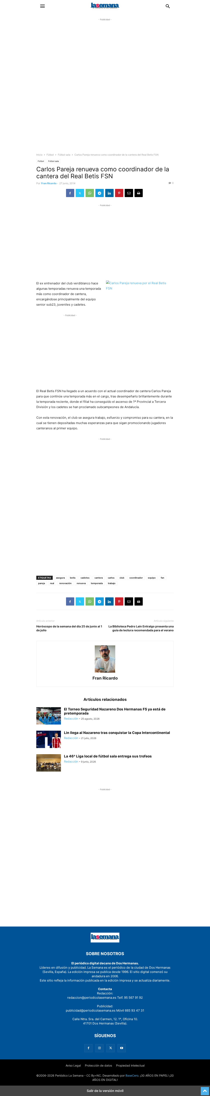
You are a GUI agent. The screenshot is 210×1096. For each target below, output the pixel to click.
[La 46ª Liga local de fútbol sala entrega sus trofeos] (48, 763)
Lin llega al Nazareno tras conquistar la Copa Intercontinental (117, 733)
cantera (99, 577)
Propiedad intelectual (130, 1065)
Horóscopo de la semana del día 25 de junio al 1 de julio (69, 628)
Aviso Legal (73, 1065)
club (122, 577)
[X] (80, 193)
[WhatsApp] (90, 193)
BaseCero (132, 1075)
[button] (42, 6)
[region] (105, 89)
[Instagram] (99, 1048)
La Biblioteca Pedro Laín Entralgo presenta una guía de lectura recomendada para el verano (141, 628)
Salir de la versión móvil (105, 1091)
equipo (152, 577)
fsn (162, 577)
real (52, 583)
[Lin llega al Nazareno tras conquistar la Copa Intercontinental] (48, 740)
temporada (97, 583)
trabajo (111, 583)
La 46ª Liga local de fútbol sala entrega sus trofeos (108, 756)
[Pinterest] (119, 193)
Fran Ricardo (48, 183)
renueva (81, 583)
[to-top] (205, 1089)
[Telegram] (99, 193)
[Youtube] (122, 1048)
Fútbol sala (64, 154)
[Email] (129, 193)
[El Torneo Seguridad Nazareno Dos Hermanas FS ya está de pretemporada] (48, 716)
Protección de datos (98, 1065)
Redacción (71, 718)
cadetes (85, 577)
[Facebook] (70, 193)
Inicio (39, 154)
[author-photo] (105, 672)
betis (72, 577)
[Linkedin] (109, 193)
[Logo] (105, 941)
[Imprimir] (139, 193)
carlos (111, 577)
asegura (60, 577)
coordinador (136, 577)
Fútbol (50, 154)
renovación (65, 583)
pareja (41, 583)
